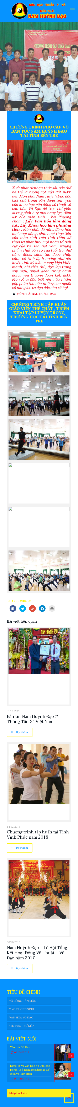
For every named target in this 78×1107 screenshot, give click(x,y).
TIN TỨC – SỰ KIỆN (22, 1026)
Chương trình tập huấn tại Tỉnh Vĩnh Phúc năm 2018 (38, 835)
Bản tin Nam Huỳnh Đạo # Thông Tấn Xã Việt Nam (32, 719)
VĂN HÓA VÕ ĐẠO (21, 1017)
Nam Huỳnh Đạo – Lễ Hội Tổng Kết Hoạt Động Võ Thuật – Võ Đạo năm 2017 (37, 953)
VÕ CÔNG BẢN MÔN (22, 1001)
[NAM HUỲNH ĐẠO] (39, 11)
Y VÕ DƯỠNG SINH (21, 1009)
